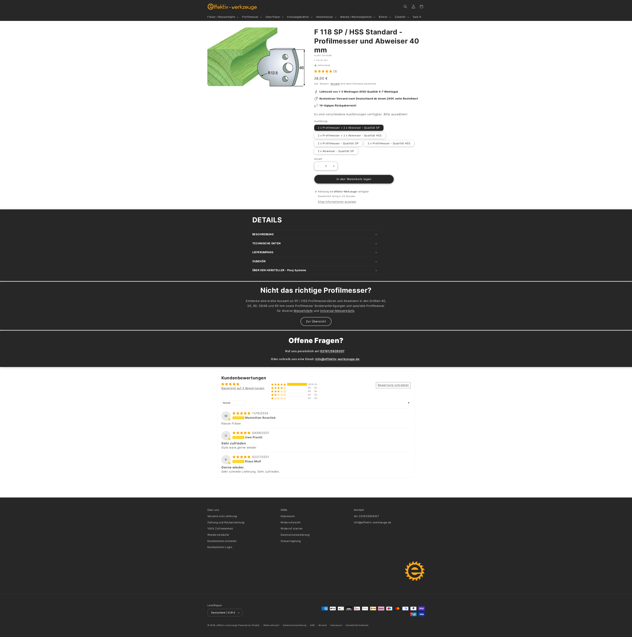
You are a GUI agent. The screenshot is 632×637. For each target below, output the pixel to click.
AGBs (284, 509)
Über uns (213, 509)
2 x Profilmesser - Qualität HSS (389, 143)
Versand (335, 83)
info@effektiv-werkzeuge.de (372, 522)
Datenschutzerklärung (295, 534)
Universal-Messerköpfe (337, 310)
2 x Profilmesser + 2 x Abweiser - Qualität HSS (350, 135)
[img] (242, 413)
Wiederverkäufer (218, 534)
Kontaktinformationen (357, 625)
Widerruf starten (292, 528)
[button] (222, 17)
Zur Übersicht (316, 321)
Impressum (288, 516)
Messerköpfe (303, 310)
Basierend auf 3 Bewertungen (242, 388)
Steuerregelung (291, 541)
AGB (312, 625)
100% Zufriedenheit (220, 528)
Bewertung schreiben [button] (393, 385)
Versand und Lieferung (222, 516)
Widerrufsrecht (291, 522)
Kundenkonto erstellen (222, 541)
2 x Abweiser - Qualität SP (336, 151)
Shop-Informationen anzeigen (337, 201)
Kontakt (359, 509)
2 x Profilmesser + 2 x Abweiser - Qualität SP (349, 127)
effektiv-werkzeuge (227, 625)
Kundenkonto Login (219, 547)
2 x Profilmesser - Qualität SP (338, 143)
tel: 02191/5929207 (366, 516)
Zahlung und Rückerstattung (225, 522)
